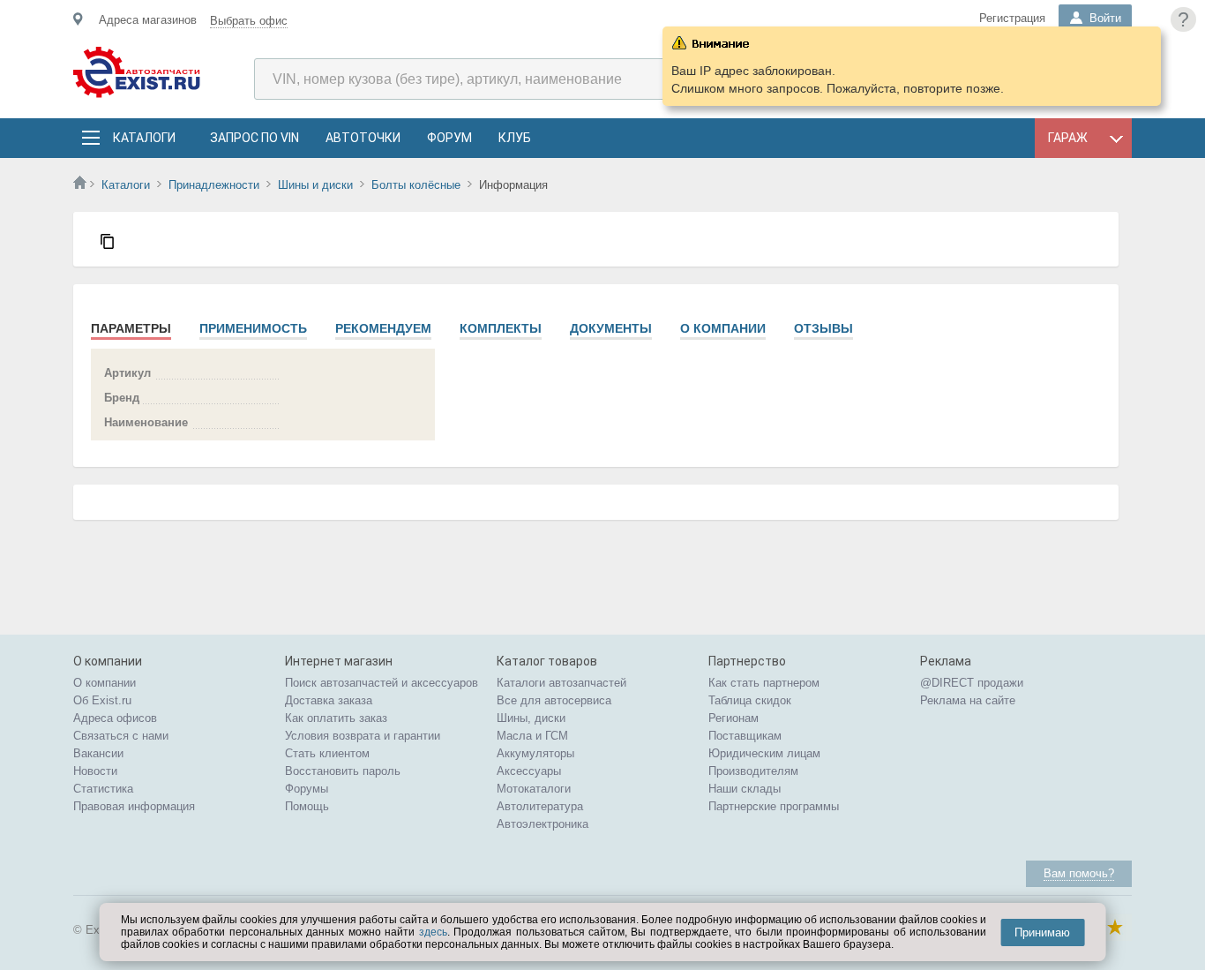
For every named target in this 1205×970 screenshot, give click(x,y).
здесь (433, 932)
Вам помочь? (1079, 873)
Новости (95, 771)
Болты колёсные (415, 185)
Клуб (514, 138)
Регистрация (1012, 18)
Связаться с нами (120, 735)
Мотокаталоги (534, 788)
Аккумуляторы (535, 753)
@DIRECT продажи (971, 682)
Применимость (253, 328)
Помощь (307, 806)
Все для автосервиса (554, 700)
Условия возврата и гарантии (362, 735)
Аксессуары (529, 771)
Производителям (753, 771)
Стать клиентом (327, 753)
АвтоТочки (363, 138)
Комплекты (501, 328)
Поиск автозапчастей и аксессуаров (381, 682)
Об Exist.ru (102, 700)
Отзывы (823, 328)
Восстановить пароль (342, 771)
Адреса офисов (115, 718)
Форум (449, 138)
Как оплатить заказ (336, 718)
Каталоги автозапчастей (561, 682)
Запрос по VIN (254, 138)
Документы (611, 328)
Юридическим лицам (764, 753)
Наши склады (744, 788)
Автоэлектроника (542, 824)
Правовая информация (134, 806)
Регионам (733, 718)
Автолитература (540, 806)
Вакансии (98, 753)
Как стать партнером (764, 682)
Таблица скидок (749, 700)
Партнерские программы (773, 806)
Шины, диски (531, 718)
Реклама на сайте (967, 700)
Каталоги (144, 138)
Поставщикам (745, 735)
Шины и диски (315, 185)
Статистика (103, 788)
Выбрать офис (249, 20)
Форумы (306, 788)
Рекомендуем (383, 328)
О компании (723, 328)
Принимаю (1042, 932)
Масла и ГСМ (532, 735)
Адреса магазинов (148, 19)
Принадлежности (213, 185)
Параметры (131, 328)
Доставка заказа (328, 700)
